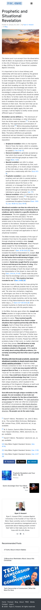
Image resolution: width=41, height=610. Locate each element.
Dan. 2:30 (18, 280)
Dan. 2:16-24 (10, 273)
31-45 (18, 273)
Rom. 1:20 (14, 160)
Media (32, 602)
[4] (29, 250)
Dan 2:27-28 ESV (20, 303)
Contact (5, 604)
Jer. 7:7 (30, 192)
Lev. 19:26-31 (13, 204)
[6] (28, 303)
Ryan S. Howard (28, 24)
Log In (11, 604)
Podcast (10, 602)
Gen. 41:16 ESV (21, 250)
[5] (24, 280)
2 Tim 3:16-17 (18, 151)
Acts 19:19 (22, 204)
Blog (6, 26)
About (21, 602)
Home (4, 602)
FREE (27, 602)
